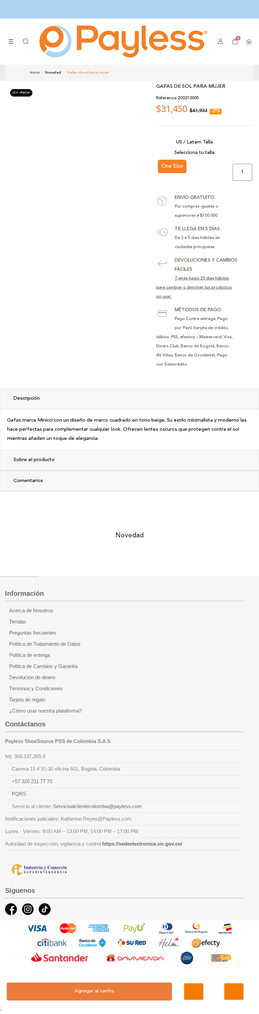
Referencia (166, 98)
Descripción (26, 398)
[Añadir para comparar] (234, 991)
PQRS (19, 794)
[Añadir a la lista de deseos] (193, 991)
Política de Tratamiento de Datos (45, 644)
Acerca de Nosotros (31, 611)
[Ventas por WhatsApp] (249, 41)
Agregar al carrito (94, 991)
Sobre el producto (34, 459)
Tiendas (17, 622)
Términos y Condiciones (36, 689)
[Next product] (226, 72)
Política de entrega (29, 655)
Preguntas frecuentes (32, 633)
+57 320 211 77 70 (32, 781)
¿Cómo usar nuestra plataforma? (45, 711)
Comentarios (28, 480)
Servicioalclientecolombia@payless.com (97, 806)
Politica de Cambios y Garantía (43, 666)
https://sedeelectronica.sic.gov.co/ (142, 844)
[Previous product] (219, 72)
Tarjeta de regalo (27, 700)
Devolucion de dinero (32, 677)
